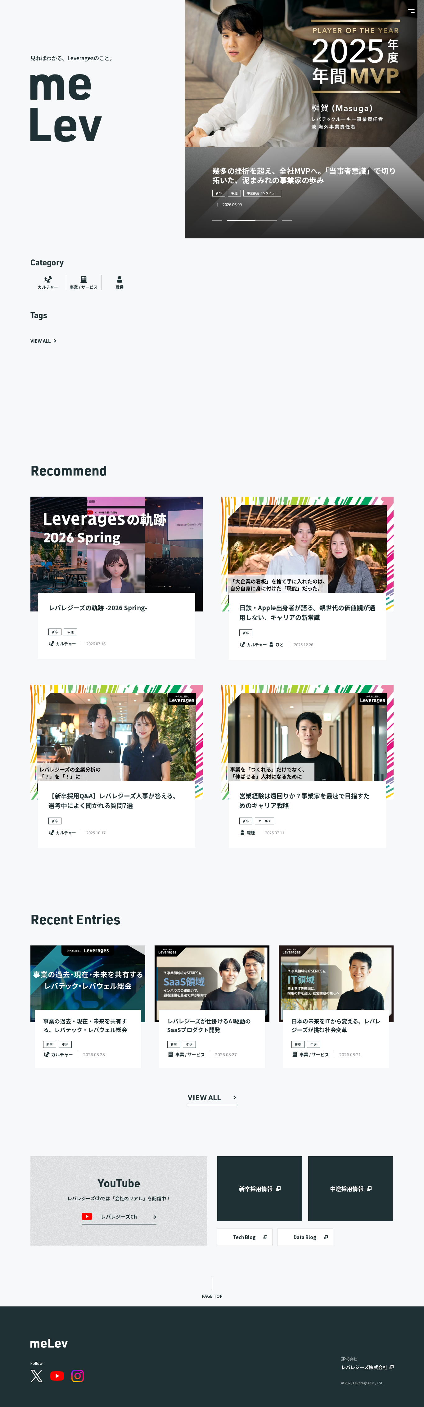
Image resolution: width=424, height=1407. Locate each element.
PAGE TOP (212, 1296)
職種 (119, 287)
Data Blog (305, 1237)
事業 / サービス (83, 287)
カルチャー (48, 287)
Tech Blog (244, 1237)
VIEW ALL (40, 341)
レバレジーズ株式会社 (364, 1367)
